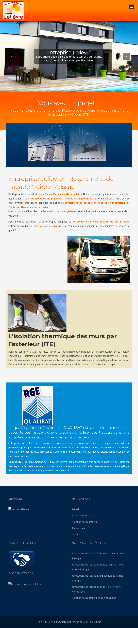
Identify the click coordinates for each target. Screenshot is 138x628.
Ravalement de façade (84, 515)
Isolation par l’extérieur (84, 521)
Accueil (76, 509)
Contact (76, 534)
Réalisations (78, 528)
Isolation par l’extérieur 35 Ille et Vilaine (94, 597)
